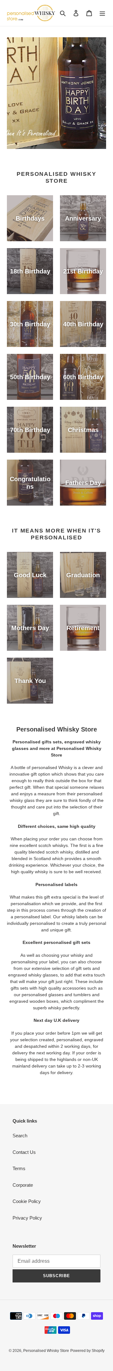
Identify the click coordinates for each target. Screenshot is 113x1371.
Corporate (23, 1185)
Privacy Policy (27, 1218)
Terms (19, 1168)
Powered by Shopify (87, 1350)
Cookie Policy (27, 1201)
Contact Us (24, 1152)
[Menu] (102, 13)
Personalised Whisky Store (46, 1350)
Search (20, 1135)
